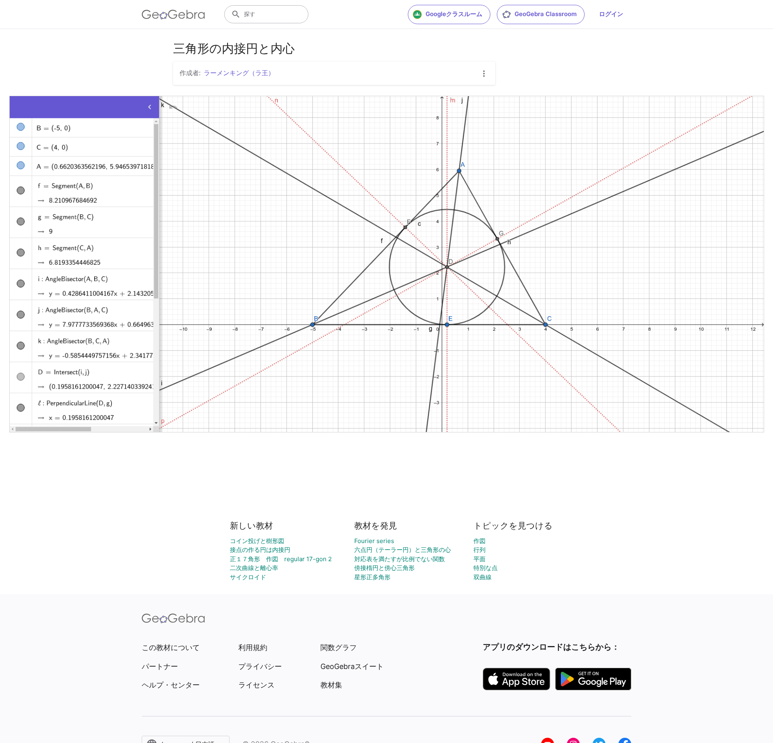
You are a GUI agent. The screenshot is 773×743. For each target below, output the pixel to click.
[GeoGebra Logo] (173, 14)
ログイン (611, 14)
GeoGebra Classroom (546, 14)
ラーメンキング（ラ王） (239, 73)
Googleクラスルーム (454, 14)
